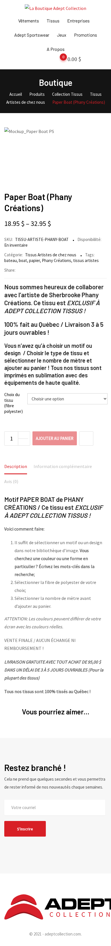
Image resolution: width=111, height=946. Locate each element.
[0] (58, 60)
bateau (10, 260)
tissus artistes (86, 260)
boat (23, 260)
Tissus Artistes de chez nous (50, 254)
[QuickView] (86, 438)
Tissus (53, 20)
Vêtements (28, 20)
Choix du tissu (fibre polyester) (13, 403)
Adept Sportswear (31, 35)
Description (15, 466)
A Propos (56, 49)
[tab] (15, 467)
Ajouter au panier (54, 438)
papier (34, 260)
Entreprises (78, 20)
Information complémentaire (63, 466)
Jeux (61, 35)
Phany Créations (56, 260)
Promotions (85, 35)
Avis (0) (11, 481)
